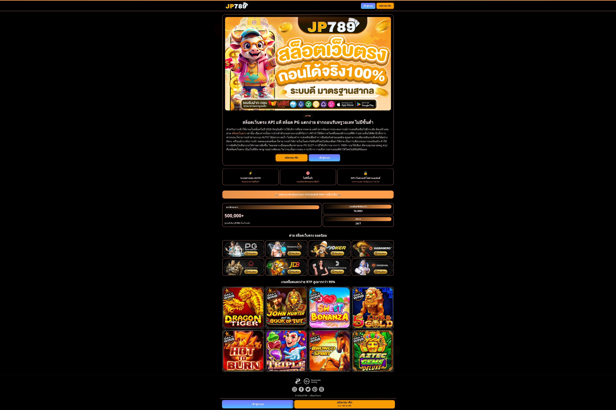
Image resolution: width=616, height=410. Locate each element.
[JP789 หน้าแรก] (236, 5)
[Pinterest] (314, 389)
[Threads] (321, 389)
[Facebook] (301, 389)
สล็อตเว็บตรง (239, 133)
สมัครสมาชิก (385, 5)
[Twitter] (308, 389)
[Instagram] (294, 389)
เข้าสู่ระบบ (368, 5)
